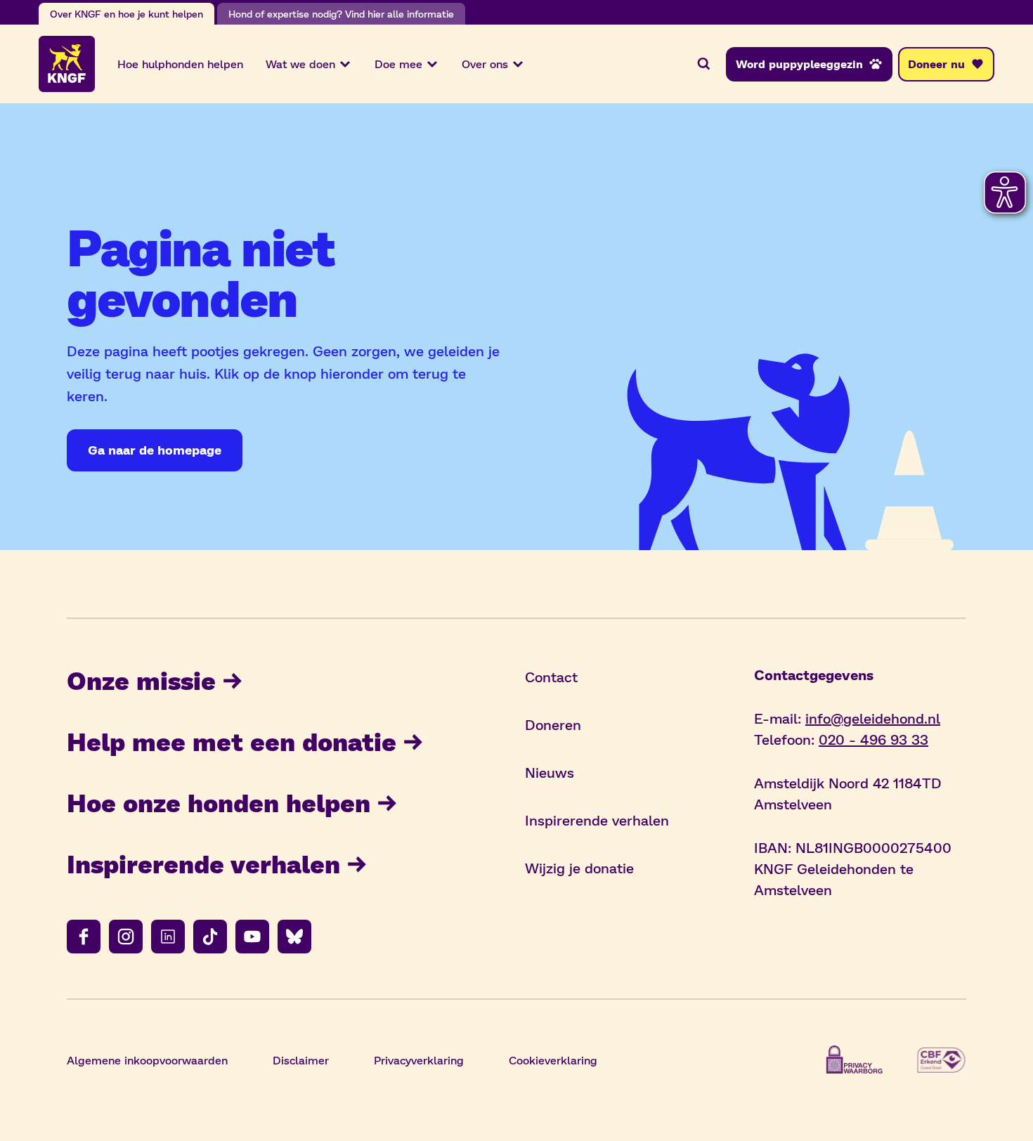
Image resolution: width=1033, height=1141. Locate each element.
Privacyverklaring (419, 1060)
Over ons (485, 63)
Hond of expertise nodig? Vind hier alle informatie (341, 14)
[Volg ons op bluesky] (294, 936)
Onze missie (141, 680)
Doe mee (398, 63)
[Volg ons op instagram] (126, 936)
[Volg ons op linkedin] (168, 936)
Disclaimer (301, 1060)
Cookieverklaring (553, 1060)
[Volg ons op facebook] (83, 936)
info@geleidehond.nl (872, 718)
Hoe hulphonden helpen (180, 63)
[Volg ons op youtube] (252, 936)
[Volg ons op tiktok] (210, 936)
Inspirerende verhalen (203, 863)
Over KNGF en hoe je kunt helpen (126, 14)
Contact (551, 676)
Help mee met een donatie (231, 741)
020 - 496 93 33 (873, 739)
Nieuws (549, 772)
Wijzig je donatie (579, 867)
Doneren (553, 724)
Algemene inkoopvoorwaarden (147, 1060)
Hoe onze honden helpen (218, 802)
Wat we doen (300, 63)
